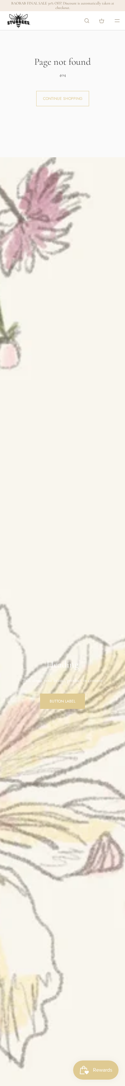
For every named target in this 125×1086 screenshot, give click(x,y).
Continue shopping (62, 98)
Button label (62, 701)
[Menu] (113, 20)
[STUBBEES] (18, 21)
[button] (87, 20)
